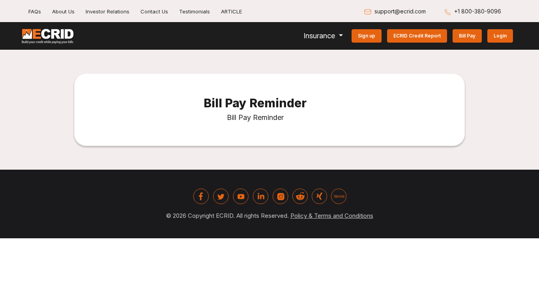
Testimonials (194, 11)
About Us (63, 11)
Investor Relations (107, 11)
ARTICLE (231, 11)
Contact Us (154, 11)
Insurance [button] (320, 36)
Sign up (366, 36)
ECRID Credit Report (417, 36)
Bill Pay (467, 36)
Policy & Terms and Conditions (331, 215)
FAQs (34, 11)
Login (500, 36)
